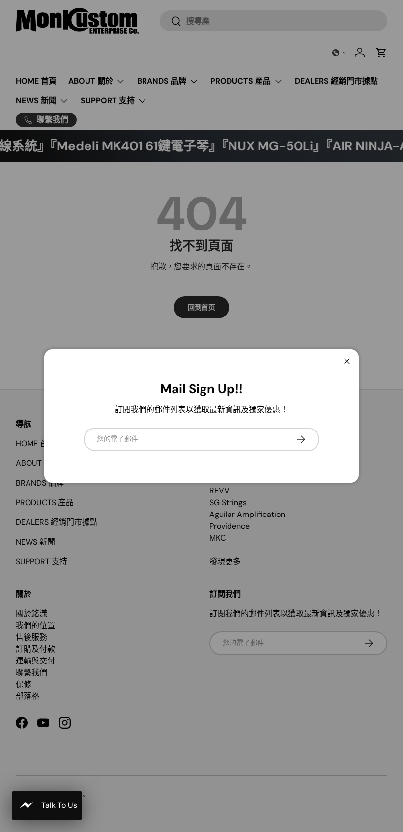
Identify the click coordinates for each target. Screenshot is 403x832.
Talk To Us (59, 805)
